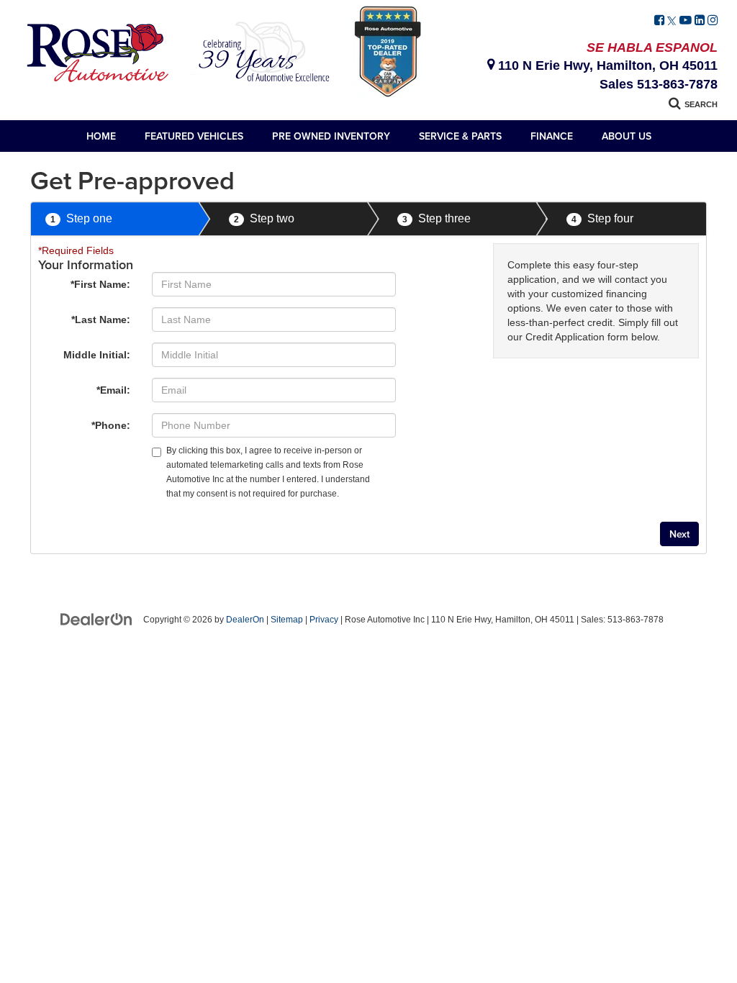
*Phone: (110, 425)
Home (101, 136)
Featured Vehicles (194, 136)
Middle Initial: (96, 355)
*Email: (113, 390)
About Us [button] (626, 136)
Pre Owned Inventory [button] (331, 136)
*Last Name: (100, 319)
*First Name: (100, 284)
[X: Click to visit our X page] (672, 21)
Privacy (323, 620)
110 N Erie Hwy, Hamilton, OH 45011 (606, 65)
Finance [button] (551, 136)
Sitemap (287, 620)
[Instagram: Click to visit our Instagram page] (712, 21)
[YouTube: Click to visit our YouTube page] (685, 21)
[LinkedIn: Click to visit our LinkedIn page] (700, 21)
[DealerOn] (96, 619)
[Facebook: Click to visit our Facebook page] (659, 21)
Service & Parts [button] (460, 136)
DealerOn (245, 620)
